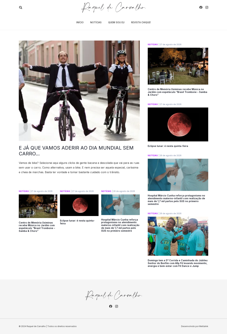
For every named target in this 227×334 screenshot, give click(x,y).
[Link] (113, 7)
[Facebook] (200, 7)
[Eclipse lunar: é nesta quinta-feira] (79, 196)
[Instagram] (206, 7)
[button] (20, 7)
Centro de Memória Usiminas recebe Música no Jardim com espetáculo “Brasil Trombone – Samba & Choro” (37, 226)
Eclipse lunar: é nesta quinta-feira (77, 222)
